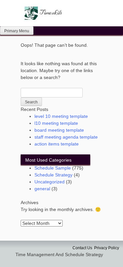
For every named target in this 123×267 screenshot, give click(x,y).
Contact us (82, 248)
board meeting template (59, 130)
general (42, 188)
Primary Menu (16, 31)
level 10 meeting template (61, 116)
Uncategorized (49, 181)
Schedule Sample (52, 168)
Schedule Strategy (53, 174)
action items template (56, 144)
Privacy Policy (106, 248)
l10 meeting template (56, 123)
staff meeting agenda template (66, 137)
